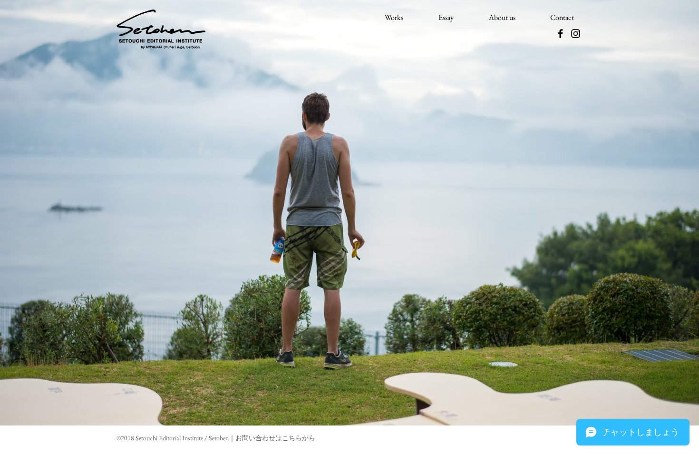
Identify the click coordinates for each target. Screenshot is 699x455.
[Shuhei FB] (560, 34)
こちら (292, 438)
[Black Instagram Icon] (576, 34)
